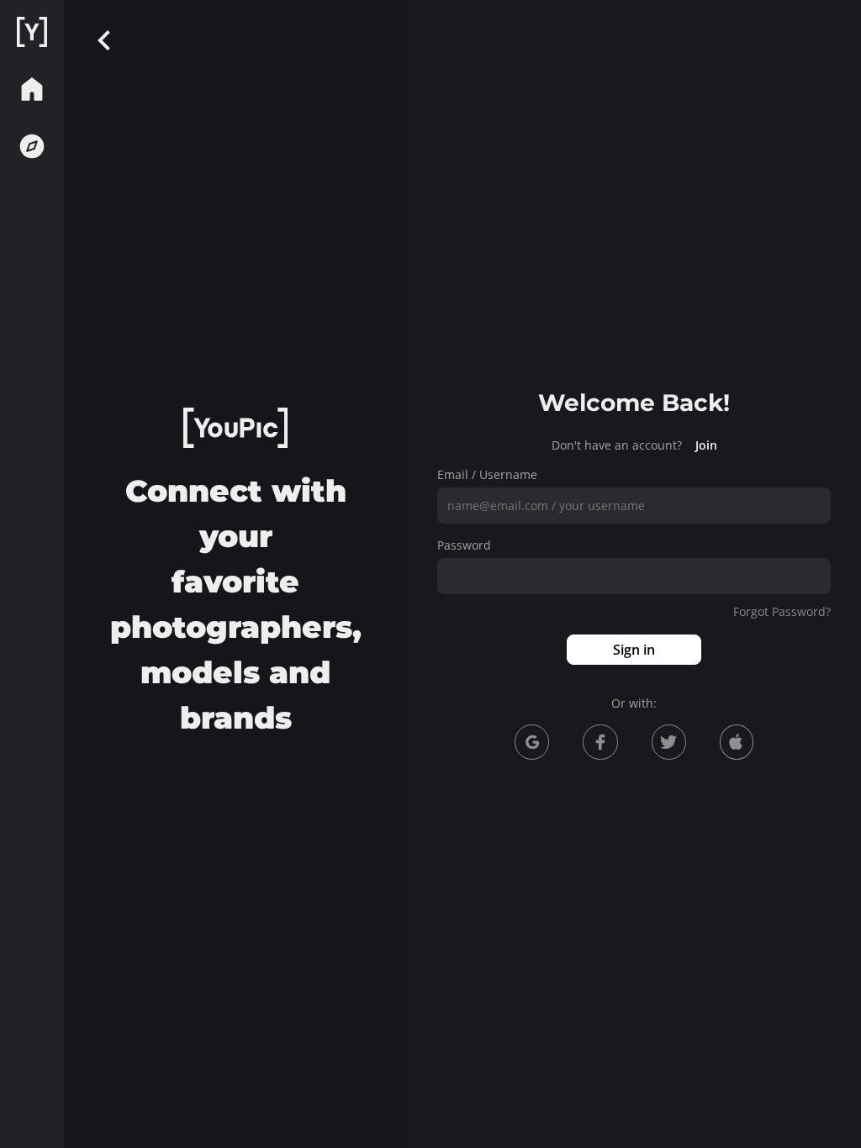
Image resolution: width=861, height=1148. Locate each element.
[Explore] (32, 146)
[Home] (32, 32)
